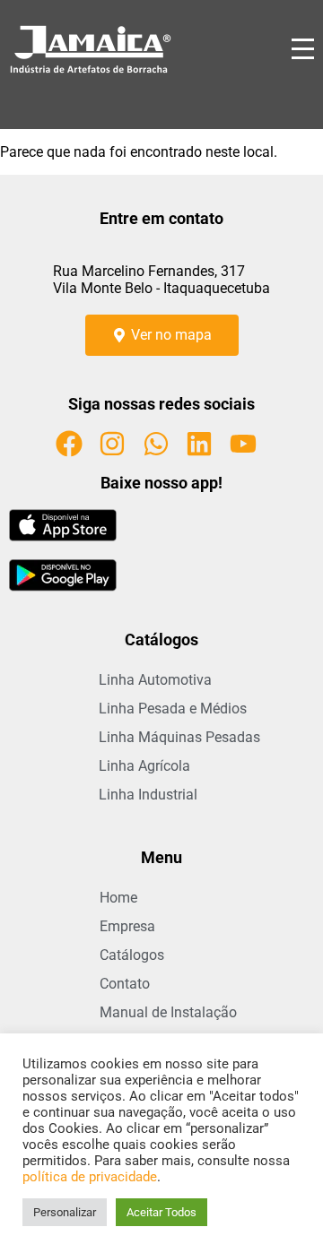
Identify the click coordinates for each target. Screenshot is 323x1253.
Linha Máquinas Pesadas (179, 737)
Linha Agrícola (144, 765)
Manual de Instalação (168, 1012)
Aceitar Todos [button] (161, 1212)
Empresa (127, 926)
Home (118, 897)
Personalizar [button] (64, 1212)
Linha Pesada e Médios (173, 708)
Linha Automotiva (155, 679)
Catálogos (132, 955)
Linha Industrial (148, 794)
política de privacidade (89, 1177)
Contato (125, 983)
